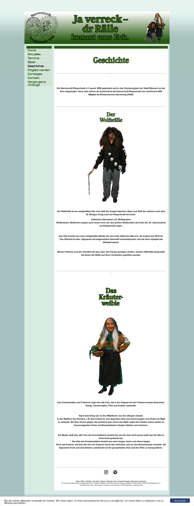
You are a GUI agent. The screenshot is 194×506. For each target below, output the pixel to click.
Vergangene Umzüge (37, 83)
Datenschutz (134, 481)
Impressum (142, 481)
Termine (33, 58)
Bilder (32, 62)
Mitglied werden (39, 70)
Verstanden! (180, 500)
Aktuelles (34, 54)
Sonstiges (35, 74)
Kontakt (33, 78)
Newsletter (96, 481)
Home (32, 50)
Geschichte (36, 66)
